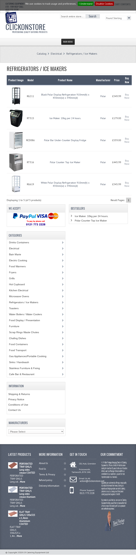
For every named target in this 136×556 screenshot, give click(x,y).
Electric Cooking (20, 260)
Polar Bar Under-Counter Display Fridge (65, 140)
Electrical (56, 53)
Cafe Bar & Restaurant (25, 374)
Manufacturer (103, 80)
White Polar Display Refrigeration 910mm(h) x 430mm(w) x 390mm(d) (65, 184)
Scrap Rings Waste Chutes (26, 332)
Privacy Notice (16, 399)
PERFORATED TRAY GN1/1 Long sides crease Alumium (27, 492)
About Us (43, 463)
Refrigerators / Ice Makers (81, 53)
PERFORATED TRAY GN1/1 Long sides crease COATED (27, 468)
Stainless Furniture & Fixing (27, 368)
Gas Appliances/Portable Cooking (30, 356)
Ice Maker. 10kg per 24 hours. (65, 118)
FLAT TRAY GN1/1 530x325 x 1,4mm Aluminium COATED (27, 518)
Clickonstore (26, 27)
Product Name (65, 80)
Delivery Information (49, 485)
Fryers (15, 272)
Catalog (41, 53)
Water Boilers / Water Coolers (28, 314)
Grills (14, 278)
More (22, 481)
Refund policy (45, 480)
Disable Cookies (104, 3)
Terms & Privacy (47, 474)
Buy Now (126, 96)
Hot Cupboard (19, 284)
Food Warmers (20, 266)
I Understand (85, 3)
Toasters (16, 308)
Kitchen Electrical (21, 290)
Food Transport (21, 350)
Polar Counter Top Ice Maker (65, 162)
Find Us (42, 468)
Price (117, 80)
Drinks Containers (21, 242)
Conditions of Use (18, 404)
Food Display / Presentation (27, 320)
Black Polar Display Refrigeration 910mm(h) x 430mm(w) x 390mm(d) (65, 96)
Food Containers (22, 344)
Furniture (17, 326)
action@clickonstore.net (92, 481)
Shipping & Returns (19, 394)
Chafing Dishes (20, 338)
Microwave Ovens (21, 296)
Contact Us (14, 410)
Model (30, 80)
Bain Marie (17, 254)
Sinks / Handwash (22, 362)
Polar (103, 96)
